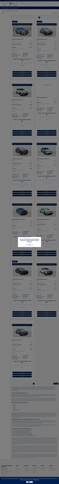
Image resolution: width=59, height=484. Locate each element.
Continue (29, 244)
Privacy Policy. (36, 479)
